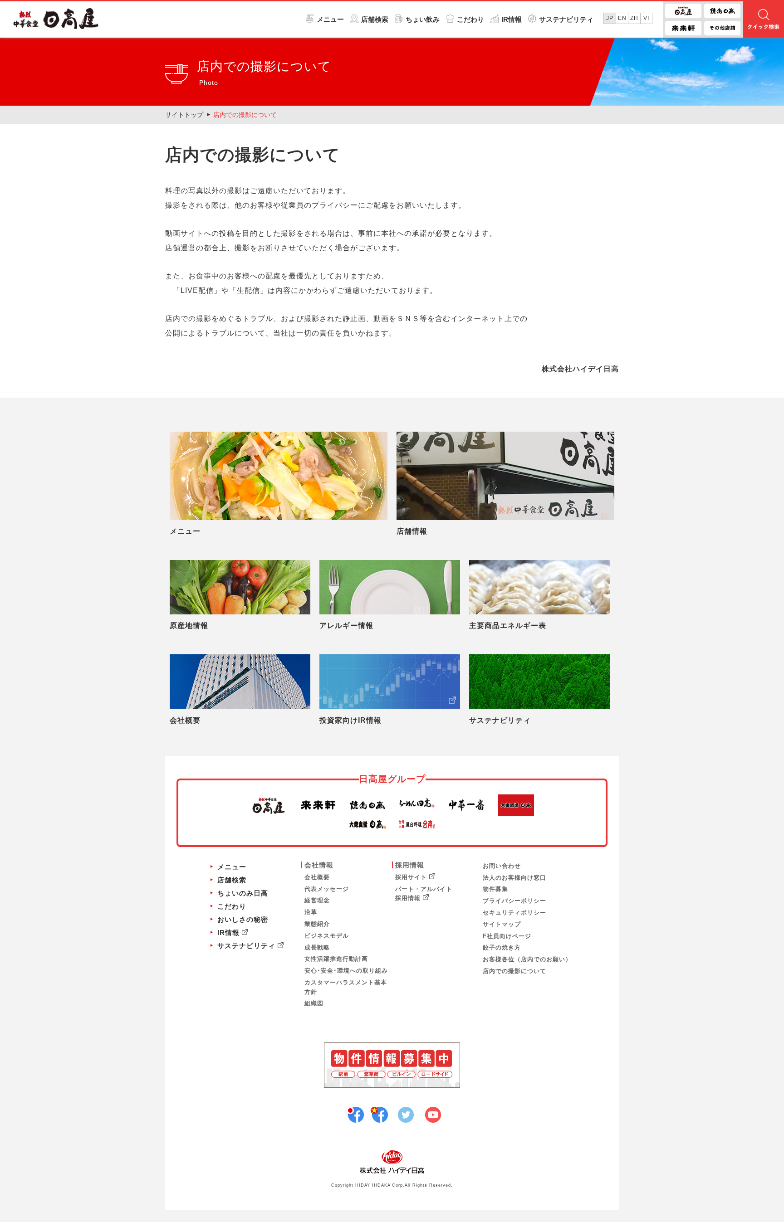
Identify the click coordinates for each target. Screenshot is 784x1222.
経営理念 (317, 900)
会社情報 (318, 865)
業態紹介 (317, 923)
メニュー (330, 19)
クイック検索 (763, 19)
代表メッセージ (326, 889)
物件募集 (495, 889)
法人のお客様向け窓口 (514, 877)
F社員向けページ (507, 936)
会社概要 (317, 877)
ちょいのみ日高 (242, 893)
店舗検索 (374, 19)
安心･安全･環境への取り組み (346, 970)
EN (622, 18)
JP (609, 18)
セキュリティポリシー (514, 912)
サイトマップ (502, 924)
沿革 (310, 912)
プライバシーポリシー (514, 900)
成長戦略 (317, 947)
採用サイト (411, 877)
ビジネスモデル (326, 935)
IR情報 (511, 19)
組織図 (313, 1003)
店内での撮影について (245, 114)
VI (646, 18)
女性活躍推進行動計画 (336, 958)
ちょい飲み (423, 19)
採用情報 (409, 865)
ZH (634, 18)
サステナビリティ (566, 19)
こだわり (470, 19)
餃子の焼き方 (502, 947)
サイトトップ (184, 114)
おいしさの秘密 (242, 919)
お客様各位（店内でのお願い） (527, 959)
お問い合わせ (502, 865)
